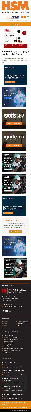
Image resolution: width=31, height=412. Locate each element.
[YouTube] (28, 17)
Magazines (20, 323)
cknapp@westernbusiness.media (13, 375)
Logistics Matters (8, 335)
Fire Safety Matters (8, 343)
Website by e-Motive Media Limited (20, 410)
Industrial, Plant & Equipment (11, 337)
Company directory (23, 321)
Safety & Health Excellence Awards (13, 348)
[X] (25, 17)
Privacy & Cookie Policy (20, 407)
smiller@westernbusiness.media (13, 398)
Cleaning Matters (8, 341)
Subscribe (10, 20)
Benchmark (6, 352)
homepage (14, 60)
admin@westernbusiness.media (13, 306)
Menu (17, 24)
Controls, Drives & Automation (11, 339)
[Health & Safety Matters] (15, 7)
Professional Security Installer (11, 350)
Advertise (18, 20)
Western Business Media (10, 402)
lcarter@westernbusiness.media (13, 390)
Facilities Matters (8, 347)
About (5, 325)
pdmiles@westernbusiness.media (13, 383)
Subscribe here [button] (14, 231)
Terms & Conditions (7, 407)
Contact (26, 20)
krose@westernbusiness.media (12, 367)
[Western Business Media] (14, 293)
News (5, 323)
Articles (5, 321)
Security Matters (7, 345)
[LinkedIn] (22, 17)
